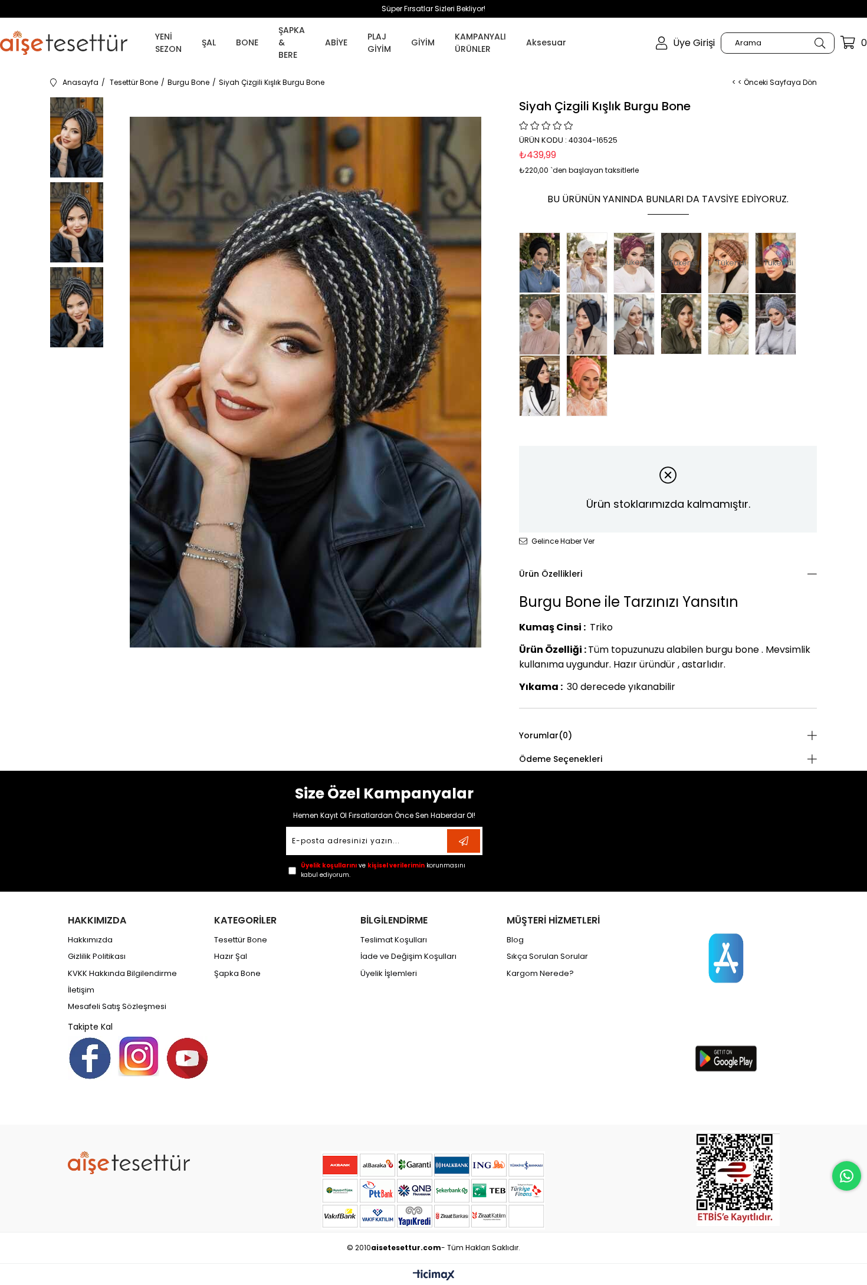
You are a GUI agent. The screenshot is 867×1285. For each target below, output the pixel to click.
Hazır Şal (230, 956)
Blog (515, 940)
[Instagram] (138, 1056)
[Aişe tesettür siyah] (129, 1162)
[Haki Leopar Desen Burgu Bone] (684, 324)
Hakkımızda (90, 940)
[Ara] (819, 43)
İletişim (81, 990)
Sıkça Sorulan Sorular (547, 956)
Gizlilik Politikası (97, 956)
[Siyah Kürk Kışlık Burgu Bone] (731, 324)
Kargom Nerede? (540, 973)
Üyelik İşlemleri (388, 973)
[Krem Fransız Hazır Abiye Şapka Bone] (589, 262)
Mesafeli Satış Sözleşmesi (117, 1006)
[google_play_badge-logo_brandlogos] (726, 1058)
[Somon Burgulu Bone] (589, 385)
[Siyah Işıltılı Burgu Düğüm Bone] (542, 385)
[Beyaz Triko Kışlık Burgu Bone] (637, 324)
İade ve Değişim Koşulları (408, 956)
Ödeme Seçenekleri (560, 759)
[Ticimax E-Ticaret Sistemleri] (434, 1276)
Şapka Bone (237, 973)
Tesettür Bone (240, 940)
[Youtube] (187, 1058)
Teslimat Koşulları (393, 940)
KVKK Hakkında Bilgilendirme (122, 973)
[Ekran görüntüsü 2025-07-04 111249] (738, 1178)
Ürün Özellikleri (550, 574)
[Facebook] (90, 1058)
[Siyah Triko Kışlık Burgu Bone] (589, 324)
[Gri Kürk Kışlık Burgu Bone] (778, 324)
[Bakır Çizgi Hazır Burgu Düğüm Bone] (542, 324)
